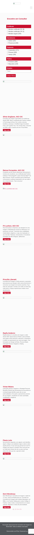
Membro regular (14, 33)
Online (12, 41)
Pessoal (12, 52)
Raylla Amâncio (9, 333)
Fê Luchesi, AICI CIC (11, 226)
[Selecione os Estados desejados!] (18, 71)
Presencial (13, 43)
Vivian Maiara (8, 387)
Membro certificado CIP (16, 31)
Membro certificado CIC (16, 29)
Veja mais (7, 130)
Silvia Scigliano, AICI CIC (13, 117)
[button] (31, 7)
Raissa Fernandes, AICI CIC (13, 170)
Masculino (13, 64)
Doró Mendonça (9, 494)
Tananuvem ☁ (23, 531)
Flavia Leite (7, 440)
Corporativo (13, 50)
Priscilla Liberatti (9, 279)
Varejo (12, 54)
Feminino (12, 61)
